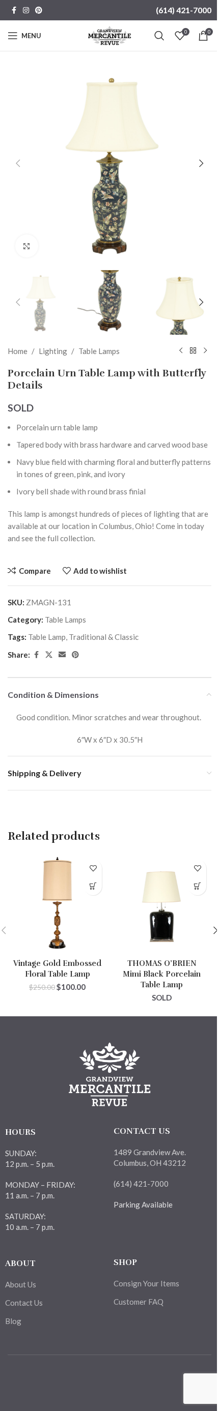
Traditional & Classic (104, 636)
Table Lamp (47, 636)
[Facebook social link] (14, 10)
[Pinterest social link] (38, 10)
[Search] (159, 35)
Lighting (53, 351)
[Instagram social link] (26, 10)
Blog (13, 1321)
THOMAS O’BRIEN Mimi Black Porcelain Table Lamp (162, 974)
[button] (18, 163)
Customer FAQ (138, 1301)
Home (18, 351)
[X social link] (49, 655)
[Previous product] (181, 351)
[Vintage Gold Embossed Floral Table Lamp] (57, 904)
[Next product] (205, 351)
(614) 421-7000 (183, 10)
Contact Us (24, 1302)
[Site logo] (109, 34)
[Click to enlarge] (26, 245)
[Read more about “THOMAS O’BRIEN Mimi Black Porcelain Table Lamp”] (197, 886)
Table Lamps (99, 351)
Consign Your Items (146, 1283)
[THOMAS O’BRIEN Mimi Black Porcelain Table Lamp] (161, 904)
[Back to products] (193, 351)
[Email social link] (62, 655)
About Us (20, 1284)
